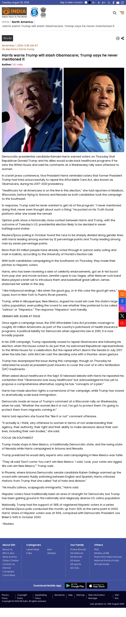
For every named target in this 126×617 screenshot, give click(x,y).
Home (5, 22)
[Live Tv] (122, 294)
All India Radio (101, 564)
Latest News (32, 549)
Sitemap (80, 595)
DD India (17, 64)
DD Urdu (74, 567)
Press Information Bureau (108, 556)
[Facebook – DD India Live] (113, 3)
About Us (7, 549)
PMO (96, 549)
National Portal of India (106, 560)
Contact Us (8, 564)
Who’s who (8, 553)
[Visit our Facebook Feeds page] (122, 301)
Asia (49, 549)
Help (70, 595)
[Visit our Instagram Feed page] (122, 308)
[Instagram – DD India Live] (122, 3)
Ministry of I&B (101, 553)
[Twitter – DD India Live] (109, 3)
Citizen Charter (10, 560)
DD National (76, 553)
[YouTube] (122, 323)
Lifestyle (51, 553)
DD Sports (75, 564)
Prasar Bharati (78, 549)
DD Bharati (76, 556)
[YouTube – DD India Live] (118, 3)
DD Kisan (75, 560)
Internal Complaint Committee (8, 571)
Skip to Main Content (71, 2)
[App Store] (97, 585)
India (29, 553)
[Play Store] (75, 585)
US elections (9, 49)
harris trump (26, 49)
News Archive (9, 556)
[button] (114, 12)
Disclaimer (60, 595)
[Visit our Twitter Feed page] (122, 315)
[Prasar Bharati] (34, 12)
